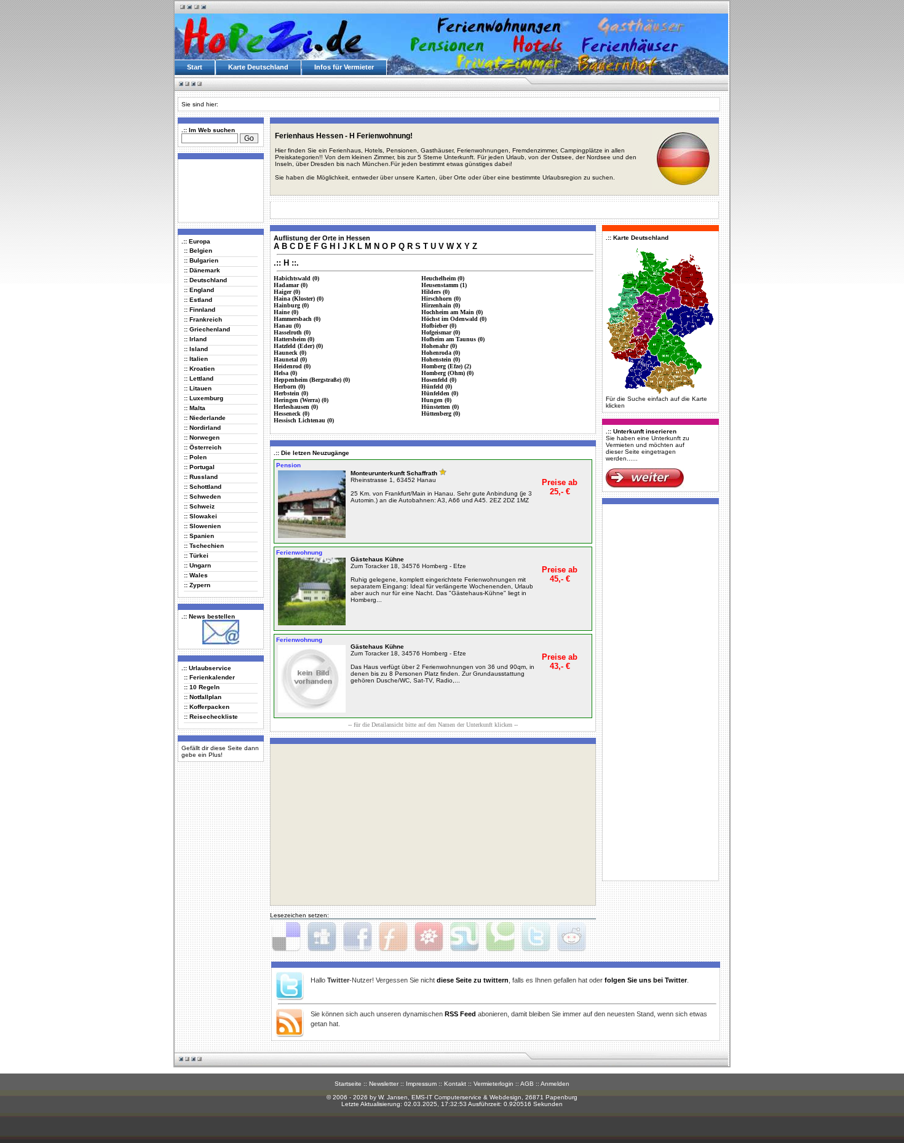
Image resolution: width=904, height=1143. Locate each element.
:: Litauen (198, 388)
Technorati (500, 937)
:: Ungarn (197, 565)
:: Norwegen (202, 437)
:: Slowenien (202, 526)
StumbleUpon (464, 937)
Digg (321, 937)
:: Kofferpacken (206, 706)
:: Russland (201, 476)
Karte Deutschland (258, 67)
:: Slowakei (200, 516)
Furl (393, 937)
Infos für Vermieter (344, 67)
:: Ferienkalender (209, 677)
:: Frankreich (203, 319)
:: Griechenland (207, 329)
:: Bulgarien (201, 260)
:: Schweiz (199, 506)
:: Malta (194, 408)
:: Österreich (202, 447)
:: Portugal (199, 467)
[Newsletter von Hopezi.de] (220, 642)
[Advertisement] (218, 190)
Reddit (571, 937)
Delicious (286, 937)
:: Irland (195, 339)
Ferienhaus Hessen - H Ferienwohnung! (344, 136)
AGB (527, 1083)
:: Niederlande (205, 417)
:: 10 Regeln (202, 687)
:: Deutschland (205, 280)
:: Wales (196, 575)
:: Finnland (199, 309)
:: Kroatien (199, 368)
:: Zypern (197, 585)
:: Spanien (199, 535)
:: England (199, 290)
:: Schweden (202, 496)
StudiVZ (428, 937)
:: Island (196, 349)
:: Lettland (198, 378)
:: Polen (195, 457)
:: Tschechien (204, 545)
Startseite (348, 1083)
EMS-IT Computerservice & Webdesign (466, 1097)
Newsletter (383, 1083)
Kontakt (455, 1083)
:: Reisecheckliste (211, 716)
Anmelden (555, 1083)
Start (194, 67)
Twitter (535, 937)
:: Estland (198, 299)
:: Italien (196, 358)
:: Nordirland (202, 427)
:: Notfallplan (202, 697)
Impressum (421, 1083)
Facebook (357, 937)
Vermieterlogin (493, 1083)
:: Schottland (202, 486)
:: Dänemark (202, 270)
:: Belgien (198, 250)
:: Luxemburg (203, 398)
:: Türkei (196, 555)
